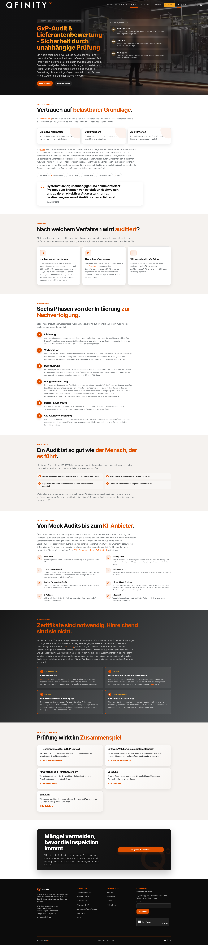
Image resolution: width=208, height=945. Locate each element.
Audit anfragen (44, 83)
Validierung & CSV (83, 905)
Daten (152, 684)
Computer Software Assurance (87, 909)
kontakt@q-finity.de (44, 917)
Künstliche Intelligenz (84, 892)
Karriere (109, 901)
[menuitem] (110, 5)
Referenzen (111, 897)
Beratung (113, 771)
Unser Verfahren (63, 83)
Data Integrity (81, 913)
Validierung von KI (83, 897)
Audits (79, 917)
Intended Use (45, 679)
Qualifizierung (45, 119)
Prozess (92, 266)
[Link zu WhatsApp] (197, 4)
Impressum (101, 940)
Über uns (110, 892)
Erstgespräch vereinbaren (141, 850)
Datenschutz (111, 940)
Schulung (45, 794)
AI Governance (82, 901)
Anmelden (143, 911)
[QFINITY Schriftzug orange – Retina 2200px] (29, 5)
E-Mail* (138, 902)
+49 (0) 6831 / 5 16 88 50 (46, 914)
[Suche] (189, 5)
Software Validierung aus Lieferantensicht (131, 749)
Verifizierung (68, 646)
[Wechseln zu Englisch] (184, 5)
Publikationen (111, 905)
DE (165, 940)
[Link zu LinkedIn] (201, 4)
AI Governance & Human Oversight (59, 771)
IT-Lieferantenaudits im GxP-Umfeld (90, 550)
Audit (42, 149)
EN (170, 940)
